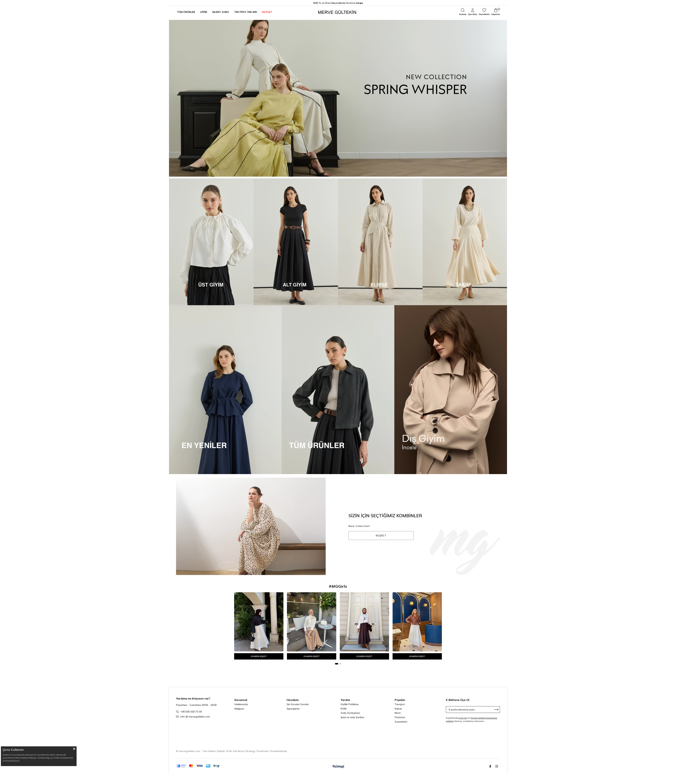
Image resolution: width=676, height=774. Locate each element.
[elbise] (380, 241)
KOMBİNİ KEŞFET (259, 656)
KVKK (344, 708)
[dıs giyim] (450, 389)
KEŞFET (381, 535)
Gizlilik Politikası (350, 704)
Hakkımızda (241, 704)
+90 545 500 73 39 (191, 711)
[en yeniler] (225, 389)
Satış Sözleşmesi (350, 712)
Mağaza (239, 708)
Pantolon (400, 717)
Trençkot (400, 704)
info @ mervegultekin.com (195, 716)
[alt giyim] (296, 241)
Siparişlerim (293, 708)
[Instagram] (496, 766)
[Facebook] (490, 766)
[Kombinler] (251, 526)
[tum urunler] (338, 389)
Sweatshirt (401, 721)
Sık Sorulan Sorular (298, 704)
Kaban (398, 708)
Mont (397, 712)
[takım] (465, 241)
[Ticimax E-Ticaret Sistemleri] (338, 767)
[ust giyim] (211, 241)
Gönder (496, 709)
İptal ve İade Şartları (352, 717)
